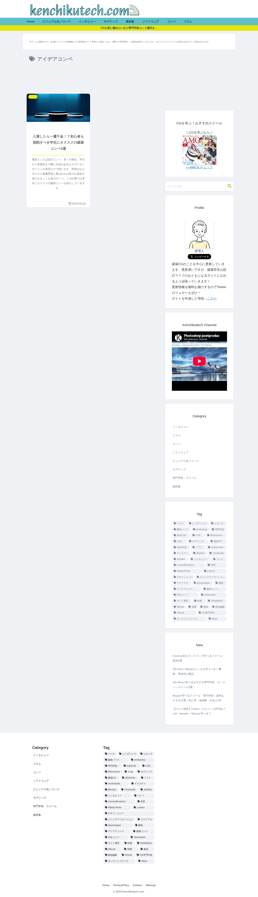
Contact (137, 885)
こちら (212, 298)
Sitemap (151, 885)
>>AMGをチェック (199, 167)
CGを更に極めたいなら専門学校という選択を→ (129, 27)
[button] (227, 186)
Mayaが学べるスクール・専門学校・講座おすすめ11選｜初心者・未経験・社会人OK (198, 698)
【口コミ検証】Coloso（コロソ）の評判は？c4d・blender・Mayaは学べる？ (199, 711)
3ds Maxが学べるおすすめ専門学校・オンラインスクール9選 (199, 684)
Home (106, 885)
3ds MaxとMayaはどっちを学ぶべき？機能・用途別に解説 (197, 671)
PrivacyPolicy (121, 885)
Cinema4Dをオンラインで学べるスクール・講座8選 (199, 658)
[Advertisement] (93, 79)
